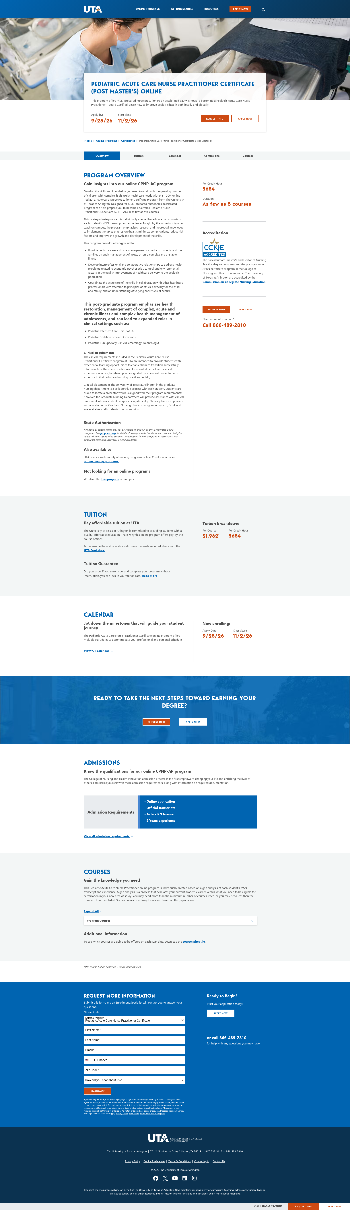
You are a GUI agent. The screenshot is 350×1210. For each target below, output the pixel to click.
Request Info (214, 118)
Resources (211, 9)
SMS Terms (134, 1113)
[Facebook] (155, 1178)
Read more (149, 576)
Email (89, 1050)
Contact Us (219, 1161)
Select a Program (94, 1018)
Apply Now (240, 9)
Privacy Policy (132, 1161)
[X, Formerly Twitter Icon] (165, 1178)
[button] (263, 10)
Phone (102, 1060)
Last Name (92, 1040)
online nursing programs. (101, 461)
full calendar (98, 651)
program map (108, 433)
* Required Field (91, 1012)
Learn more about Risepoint (152, 1113)
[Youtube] (175, 1178)
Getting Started (182, 9)
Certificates (128, 140)
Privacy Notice (122, 1113)
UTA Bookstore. (94, 550)
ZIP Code (92, 1070)
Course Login (201, 1161)
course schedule (194, 941)
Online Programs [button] (148, 9)
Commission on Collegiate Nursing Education (234, 282)
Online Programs (106, 140)
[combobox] (134, 1020)
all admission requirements (108, 836)
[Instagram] (194, 1178)
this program (110, 479)
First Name (93, 1029)
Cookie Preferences (154, 1161)
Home (88, 140)
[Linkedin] (184, 1178)
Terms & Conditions (179, 1161)
